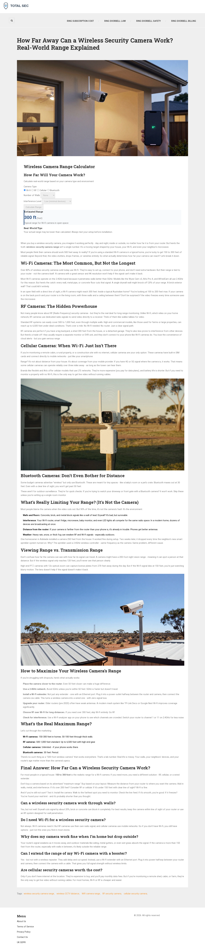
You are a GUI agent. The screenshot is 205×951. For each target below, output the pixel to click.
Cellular (43, 190)
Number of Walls (32, 195)
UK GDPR (21, 942)
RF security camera (111, 893)
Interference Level (32, 201)
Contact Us (22, 937)
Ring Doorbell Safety (148, 21)
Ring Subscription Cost (80, 21)
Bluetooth (54, 190)
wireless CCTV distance (68, 893)
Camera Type (30, 186)
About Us (21, 921)
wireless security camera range (39, 893)
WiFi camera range (91, 893)
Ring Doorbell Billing (183, 21)
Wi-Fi (29, 190)
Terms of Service (25, 926)
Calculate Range (33, 207)
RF (35, 190)
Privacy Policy (23, 932)
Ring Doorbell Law (115, 21)
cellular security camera (135, 893)
